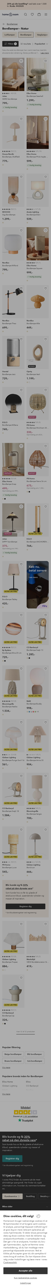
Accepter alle (25, 1270)
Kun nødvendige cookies (25, 1278)
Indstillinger (25, 1283)
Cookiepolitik (10, 1262)
